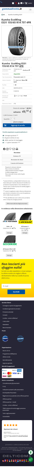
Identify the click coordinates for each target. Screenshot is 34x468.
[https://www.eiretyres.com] (9, 461)
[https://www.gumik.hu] (11, 461)
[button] (30, 452)
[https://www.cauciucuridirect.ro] (16, 461)
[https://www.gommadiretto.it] (11, 460)
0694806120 (2, 2)
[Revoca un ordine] (16, 3)
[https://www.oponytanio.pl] (13, 461)
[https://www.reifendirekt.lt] (26, 461)
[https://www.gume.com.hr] (22, 461)
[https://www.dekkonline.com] (13, 460)
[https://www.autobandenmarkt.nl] (18, 460)
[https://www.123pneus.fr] (5, 460)
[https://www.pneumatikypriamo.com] (5, 461)
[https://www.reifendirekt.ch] (7, 460)
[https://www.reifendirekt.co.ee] (24, 461)
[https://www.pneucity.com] (7, 461)
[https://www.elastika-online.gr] (18, 461)
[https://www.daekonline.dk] (16, 460)
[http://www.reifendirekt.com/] (17, 462)
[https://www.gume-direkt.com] (26, 460)
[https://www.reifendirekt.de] (3, 460)
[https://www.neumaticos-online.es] (22, 460)
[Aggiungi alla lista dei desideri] (10, 149)
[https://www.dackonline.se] (9, 460)
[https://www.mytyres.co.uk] (20, 460)
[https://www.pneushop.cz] (3, 461)
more (5, 437)
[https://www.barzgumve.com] (20, 461)
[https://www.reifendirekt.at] (24, 460)
